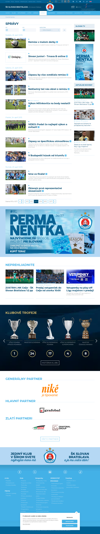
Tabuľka (9, 495)
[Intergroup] (38, 427)
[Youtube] (80, 1)
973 (36, 201)
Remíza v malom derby (42, 42)
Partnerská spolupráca (24, 503)
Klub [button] (13, 13)
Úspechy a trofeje (26, 483)
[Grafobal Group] (61, 427)
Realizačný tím (10, 483)
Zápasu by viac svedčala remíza (47, 74)
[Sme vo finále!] (15, 175)
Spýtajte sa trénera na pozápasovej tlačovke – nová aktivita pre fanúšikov (83, 124)
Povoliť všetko (70, 525)
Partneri (24, 500)
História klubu (50, 363)
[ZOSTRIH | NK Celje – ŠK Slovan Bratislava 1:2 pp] (84, 93)
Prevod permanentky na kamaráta (42, 512)
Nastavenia (70, 517)
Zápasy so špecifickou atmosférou (49, 141)
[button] (50, 30)
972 (31, 201)
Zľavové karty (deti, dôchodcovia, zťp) (41, 490)
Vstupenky (48, 285)
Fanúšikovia (85, 121)
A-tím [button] (29, 13)
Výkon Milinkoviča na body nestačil (49, 103)
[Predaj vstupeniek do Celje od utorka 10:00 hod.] (50, 276)
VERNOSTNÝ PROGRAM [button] (64, 13)
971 (27, 201)
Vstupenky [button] (21, 13)
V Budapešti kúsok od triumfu (46, 155)
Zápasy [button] (35, 13)
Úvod (8, 13)
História (24, 480)
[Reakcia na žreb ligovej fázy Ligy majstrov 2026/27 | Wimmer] (84, 136)
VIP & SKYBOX (41, 487)
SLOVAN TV (78, 13)
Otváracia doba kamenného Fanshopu (72, 486)
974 (40, 201)
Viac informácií (26, 524)
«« (20, 201)
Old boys (24, 487)
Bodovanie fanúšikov (58, 501)
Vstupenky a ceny (42, 480)
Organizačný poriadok (25, 510)
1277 (51, 201)
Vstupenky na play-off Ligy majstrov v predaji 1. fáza (80, 289)
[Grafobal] (50, 410)
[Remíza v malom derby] (15, 43)
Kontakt (24, 494)
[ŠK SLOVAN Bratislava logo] (50, 6)
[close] (76, 512)
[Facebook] (73, 1)
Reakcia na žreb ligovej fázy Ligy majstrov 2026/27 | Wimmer (83, 145)
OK (64, 30)
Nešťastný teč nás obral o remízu (48, 89)
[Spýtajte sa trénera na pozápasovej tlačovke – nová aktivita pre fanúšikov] (84, 114)
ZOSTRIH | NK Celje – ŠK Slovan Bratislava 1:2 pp (83, 103)
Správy (43, 13)
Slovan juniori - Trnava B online (47, 56)
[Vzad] (4, 341)
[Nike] (50, 390)
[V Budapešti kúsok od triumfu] (15, 156)
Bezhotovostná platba (40, 495)
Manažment (25, 491)
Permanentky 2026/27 (40, 484)
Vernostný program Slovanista (42, 503)
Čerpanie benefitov (57, 503)
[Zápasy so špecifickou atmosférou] (15, 142)
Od (6, 27)
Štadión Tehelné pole (27, 507)
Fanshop (39, 1)
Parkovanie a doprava (43, 500)
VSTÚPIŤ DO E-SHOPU (71, 482)
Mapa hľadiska (41, 498)
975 (45, 201)
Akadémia (51, 13)
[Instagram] (83, 1)
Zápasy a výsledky (11, 493)
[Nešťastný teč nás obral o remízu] (15, 90)
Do (23, 27)
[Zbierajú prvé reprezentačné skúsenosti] (15, 189)
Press (12, 1)
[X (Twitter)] (76, 1)
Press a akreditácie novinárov (26, 497)
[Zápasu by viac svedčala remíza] (15, 76)
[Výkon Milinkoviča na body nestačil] (15, 104)
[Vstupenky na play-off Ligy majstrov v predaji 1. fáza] (80, 276)
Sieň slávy (24, 485)
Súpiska (9, 480)
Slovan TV (84, 100)
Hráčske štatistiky (11, 485)
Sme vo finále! (36, 174)
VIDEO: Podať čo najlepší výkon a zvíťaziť (47, 125)
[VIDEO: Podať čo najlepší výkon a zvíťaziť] (15, 125)
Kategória (43, 27)
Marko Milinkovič (34, 100)
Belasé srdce (32, 1)
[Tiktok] (87, 1)
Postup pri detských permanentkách (57, 498)
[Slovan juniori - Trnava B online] (15, 57)
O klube (24, 489)
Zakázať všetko (70, 521)
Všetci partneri (50, 439)
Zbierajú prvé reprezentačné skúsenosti (45, 189)
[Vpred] (96, 341)
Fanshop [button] (87, 13)
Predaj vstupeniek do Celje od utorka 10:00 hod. (48, 289)
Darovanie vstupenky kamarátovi (42, 508)
